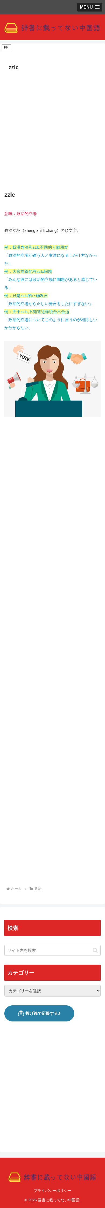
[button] (95, 950)
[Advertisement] (52, 128)
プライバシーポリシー (52, 1190)
